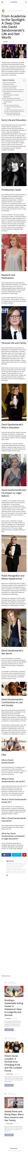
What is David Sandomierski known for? (15, 109)
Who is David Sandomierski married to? (15, 111)
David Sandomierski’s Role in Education (14, 89)
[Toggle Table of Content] (23, 80)
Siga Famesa (5, 41)
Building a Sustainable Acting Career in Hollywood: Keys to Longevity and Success (13, 1008)
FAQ (5, 103)
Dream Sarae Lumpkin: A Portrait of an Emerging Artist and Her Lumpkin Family (13, 1063)
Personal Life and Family (10, 88)
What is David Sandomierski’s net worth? (14, 107)
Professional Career (9, 84)
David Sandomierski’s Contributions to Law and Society (13, 100)
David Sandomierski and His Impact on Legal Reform (14, 92)
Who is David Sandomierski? (12, 105)
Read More (9, 1029)
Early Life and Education (9, 82)
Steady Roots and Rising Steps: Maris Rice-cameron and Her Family (13, 1116)
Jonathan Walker (9, 1074)
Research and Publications (10, 86)
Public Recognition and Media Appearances (11, 95)
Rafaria (14, 2)
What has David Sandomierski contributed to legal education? (13, 114)
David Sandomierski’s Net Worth (12, 98)
